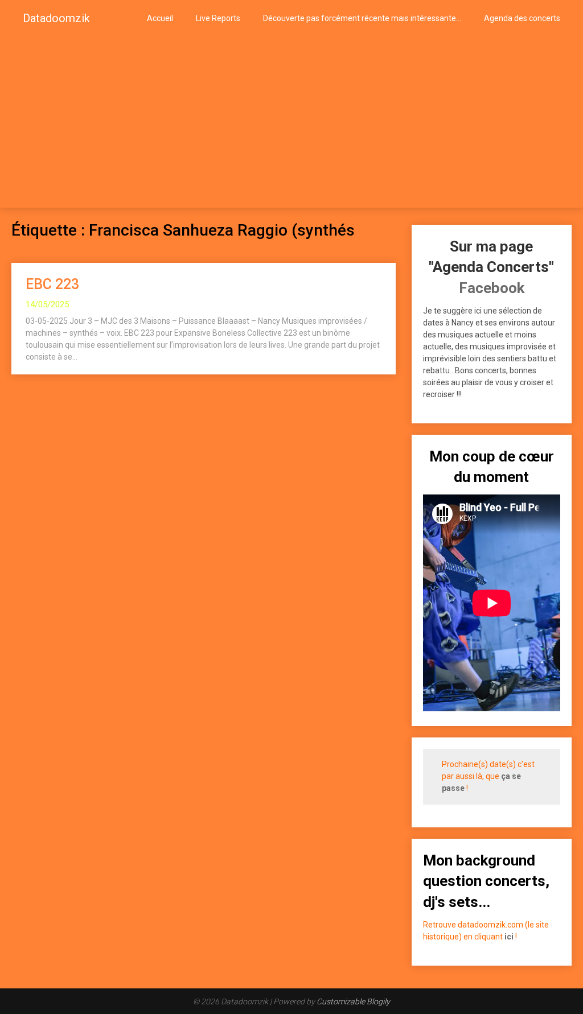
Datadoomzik (56, 18)
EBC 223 (52, 284)
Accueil (160, 18)
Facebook (491, 287)
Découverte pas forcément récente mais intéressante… (362, 18)
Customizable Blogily (353, 1001)
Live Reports (218, 18)
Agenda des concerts (522, 18)
